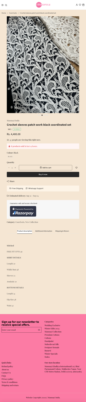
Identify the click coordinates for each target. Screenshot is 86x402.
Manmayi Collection (53, 331)
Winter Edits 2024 (52, 328)
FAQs (4, 376)
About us (5, 369)
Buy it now (43, 174)
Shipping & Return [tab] (62, 231)
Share (12, 181)
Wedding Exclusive (52, 325)
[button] (3, 5)
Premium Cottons (52, 335)
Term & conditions (9, 382)
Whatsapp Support (35, 188)
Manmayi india (13, 120)
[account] (77, 5)
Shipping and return (10, 385)
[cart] (83, 5)
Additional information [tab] (43, 231)
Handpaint (49, 341)
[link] (75, 20)
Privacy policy (7, 379)
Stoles (47, 357)
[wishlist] (80, 5)
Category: (11, 222)
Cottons (48, 338)
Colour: (12, 152)
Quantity (10, 162)
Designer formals (52, 347)
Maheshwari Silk (52, 344)
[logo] (43, 5)
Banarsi (48, 350)
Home (4, 13)
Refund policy (7, 366)
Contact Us (6, 372)
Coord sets (13, 13)
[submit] (39, 330)
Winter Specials (51, 353)
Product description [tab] (24, 231)
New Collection (31, 222)
